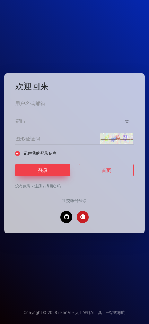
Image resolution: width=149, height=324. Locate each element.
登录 (43, 170)
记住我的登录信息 (40, 153)
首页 (106, 170)
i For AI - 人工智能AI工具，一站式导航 (91, 312)
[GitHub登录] (66, 217)
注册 (38, 186)
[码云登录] (83, 217)
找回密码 (53, 186)
